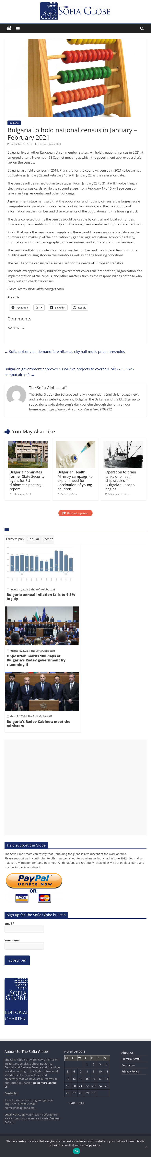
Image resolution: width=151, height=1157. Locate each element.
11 (106, 1071)
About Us (128, 1052)
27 (74, 1093)
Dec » (81, 1103)
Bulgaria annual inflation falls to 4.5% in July (41, 596)
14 (80, 1079)
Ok (76, 1151)
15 (87, 1079)
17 (100, 1079)
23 (93, 1086)
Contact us (128, 1065)
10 (100, 1071)
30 (93, 1093)
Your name (12, 940)
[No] (146, 1147)
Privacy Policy (130, 1071)
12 (67, 1079)
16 (93, 1079)
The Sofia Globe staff (49, 144)
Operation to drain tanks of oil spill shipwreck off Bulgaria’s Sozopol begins (120, 480)
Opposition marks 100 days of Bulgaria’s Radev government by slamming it (36, 660)
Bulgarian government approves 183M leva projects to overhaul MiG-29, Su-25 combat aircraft (69, 372)
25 (106, 1086)
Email (9, 923)
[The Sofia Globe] (9, 28)
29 (87, 1093)
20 (74, 1086)
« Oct (72, 1103)
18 (106, 1079)
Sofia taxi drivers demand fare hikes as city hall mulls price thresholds (65, 351)
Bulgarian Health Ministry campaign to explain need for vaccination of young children (75, 480)
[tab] (15, 539)
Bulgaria (14, 122)
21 (80, 1086)
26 (67, 1093)
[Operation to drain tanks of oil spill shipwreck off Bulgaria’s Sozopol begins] (123, 444)
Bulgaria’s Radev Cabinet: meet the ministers (38, 723)
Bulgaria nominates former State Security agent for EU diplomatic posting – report (27, 480)
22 (87, 1086)
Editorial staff (130, 1059)
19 (67, 1086)
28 (80, 1093)
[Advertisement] (75, 787)
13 (74, 1079)
